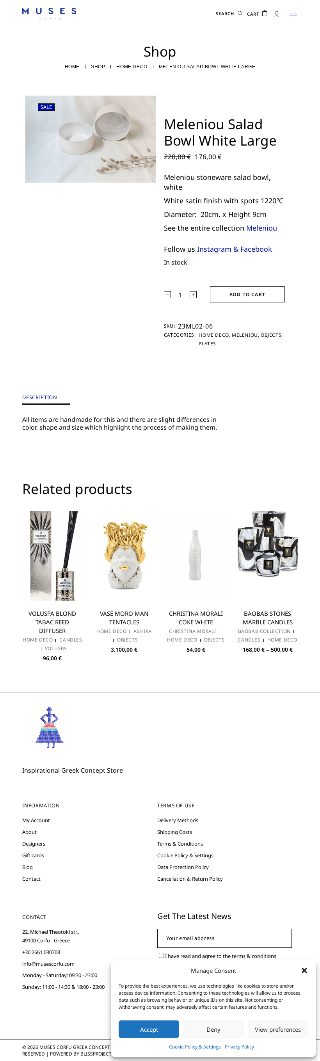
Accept (149, 1029)
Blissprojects (97, 1053)
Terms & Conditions (180, 843)
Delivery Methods (177, 820)
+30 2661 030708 (41, 952)
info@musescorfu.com (48, 963)
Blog (27, 867)
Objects (271, 335)
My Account (36, 820)
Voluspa (56, 648)
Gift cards (33, 855)
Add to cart (247, 294)
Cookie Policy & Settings (195, 1046)
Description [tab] (39, 397)
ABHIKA (142, 631)
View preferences (278, 1029)
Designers (33, 843)
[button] (304, 970)
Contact (31, 878)
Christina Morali (192, 631)
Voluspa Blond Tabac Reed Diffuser (52, 622)
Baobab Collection (264, 631)
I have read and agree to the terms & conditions (220, 956)
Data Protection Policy (183, 867)
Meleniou (261, 228)
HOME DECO (214, 335)
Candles (70, 640)
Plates (207, 343)
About (29, 831)
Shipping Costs (174, 831)
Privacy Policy (239, 1046)
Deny (213, 1029)
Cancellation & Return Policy (190, 878)
